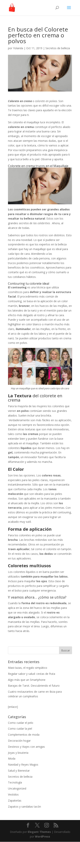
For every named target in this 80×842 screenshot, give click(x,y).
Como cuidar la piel (20, 728)
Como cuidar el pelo (20, 723)
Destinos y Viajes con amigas (26, 746)
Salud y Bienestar (19, 770)
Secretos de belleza (57, 48)
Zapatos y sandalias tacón (24, 806)
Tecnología (15, 782)
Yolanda (18, 48)
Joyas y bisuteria (18, 752)
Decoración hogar (19, 740)
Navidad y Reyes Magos (23, 764)
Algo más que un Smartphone (26, 680)
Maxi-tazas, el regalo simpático (27, 668)
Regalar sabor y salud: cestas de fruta (31, 674)
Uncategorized (17, 788)
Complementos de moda (23, 734)
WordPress (42, 836)
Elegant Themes (39, 832)
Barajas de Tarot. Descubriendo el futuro (34, 685)
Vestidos (13, 794)
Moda (11, 758)
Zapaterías (14, 800)
